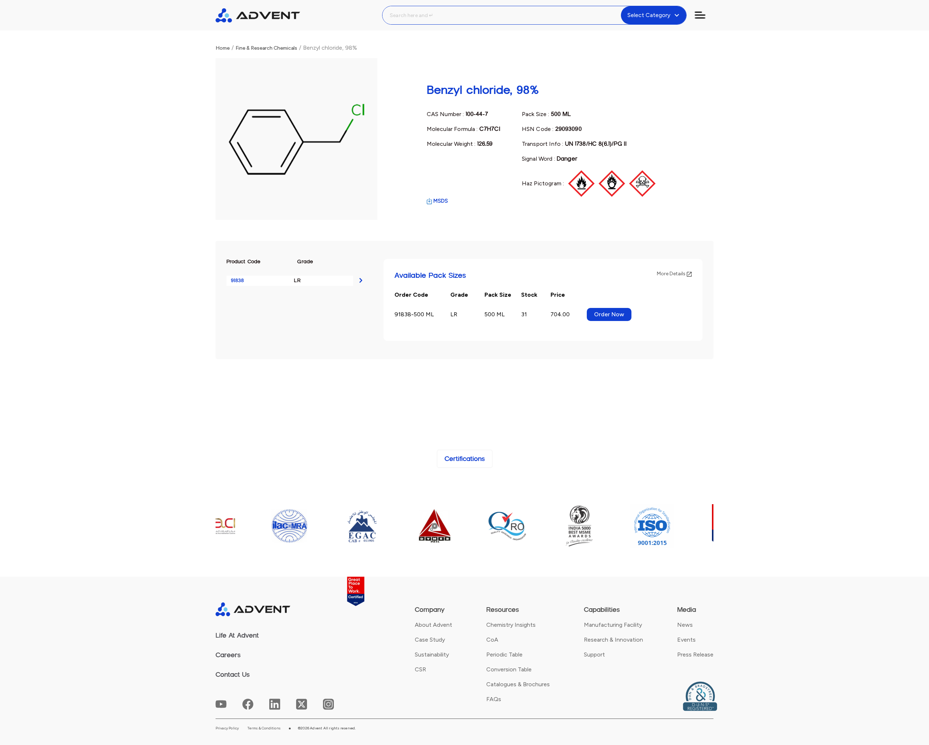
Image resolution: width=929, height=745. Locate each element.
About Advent (433, 624)
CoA (492, 639)
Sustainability (432, 654)
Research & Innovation (613, 639)
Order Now (609, 314)
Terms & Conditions (264, 728)
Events (686, 639)
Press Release (695, 654)
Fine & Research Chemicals (266, 48)
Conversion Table (509, 669)
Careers (228, 655)
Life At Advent (237, 635)
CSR (420, 669)
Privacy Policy (227, 728)
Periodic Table (504, 654)
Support (594, 654)
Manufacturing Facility (613, 624)
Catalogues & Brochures (518, 684)
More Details (672, 274)
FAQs (493, 699)
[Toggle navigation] (704, 15)
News (685, 624)
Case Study (430, 639)
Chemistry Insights (511, 624)
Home (223, 48)
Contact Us (233, 675)
